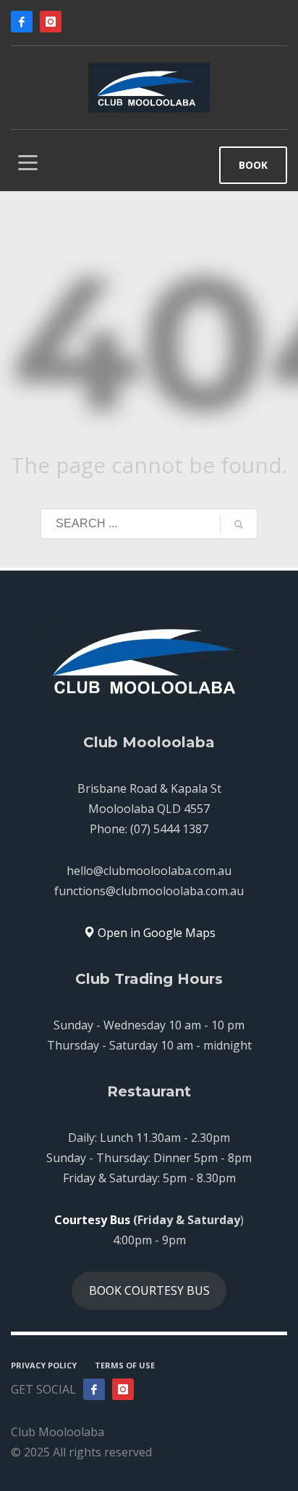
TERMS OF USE (125, 1365)
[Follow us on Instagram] (123, 1389)
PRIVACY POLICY (44, 1365)
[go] (238, 524)
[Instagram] (50, 21)
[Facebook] (22, 21)
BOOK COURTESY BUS (149, 1290)
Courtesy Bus (92, 1220)
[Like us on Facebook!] (94, 1389)
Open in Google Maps (155, 933)
